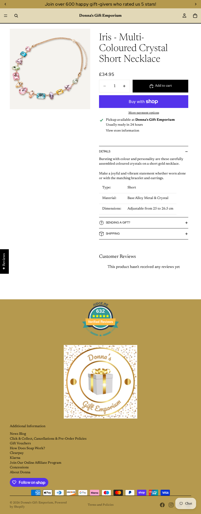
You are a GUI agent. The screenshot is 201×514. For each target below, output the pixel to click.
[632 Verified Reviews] (100, 339)
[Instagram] (171, 505)
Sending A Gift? (118, 222)
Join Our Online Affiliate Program (35, 463)
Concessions (19, 467)
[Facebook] (162, 505)
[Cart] (195, 15)
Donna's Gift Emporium (37, 502)
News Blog (18, 434)
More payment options (143, 112)
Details (104, 151)
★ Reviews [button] (4, 261)
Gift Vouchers (20, 443)
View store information (122, 130)
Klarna (15, 458)
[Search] (16, 15)
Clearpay (17, 453)
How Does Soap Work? (27, 448)
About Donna (20, 472)
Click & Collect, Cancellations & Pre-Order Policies (48, 439)
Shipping (113, 234)
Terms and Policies (100, 504)
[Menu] (5, 15)
